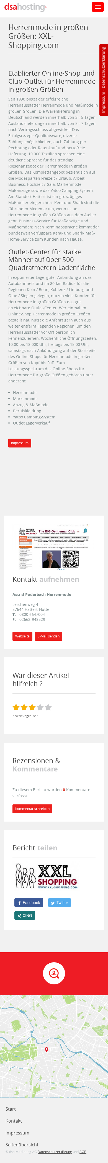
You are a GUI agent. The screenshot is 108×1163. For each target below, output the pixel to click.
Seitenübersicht (22, 1145)
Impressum (103, 102)
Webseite (22, 636)
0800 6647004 (32, 614)
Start (11, 1109)
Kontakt (14, 1121)
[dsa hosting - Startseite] (31, 7)
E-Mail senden (49, 636)
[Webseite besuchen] (54, 546)
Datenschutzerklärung (103, 67)
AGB (82, 1151)
